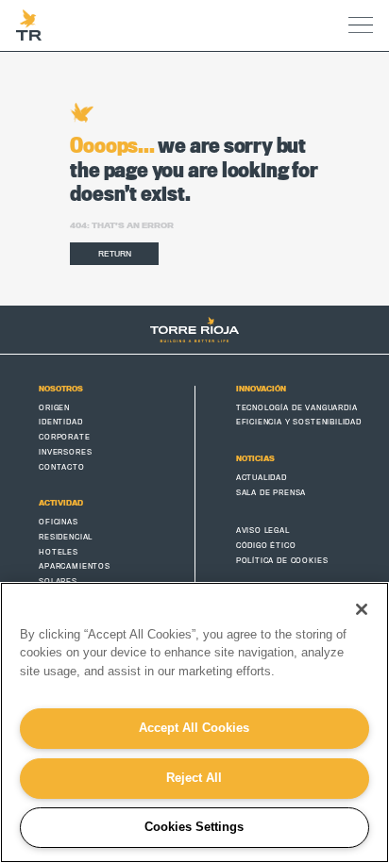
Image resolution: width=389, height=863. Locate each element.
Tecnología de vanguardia (297, 407)
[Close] (361, 609)
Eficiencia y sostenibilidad (299, 421)
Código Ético (266, 545)
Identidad (60, 421)
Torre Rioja (29, 25)
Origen (54, 407)
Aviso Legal (263, 530)
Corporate (64, 436)
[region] (194, 722)
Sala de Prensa (271, 492)
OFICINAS (58, 521)
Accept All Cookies (194, 728)
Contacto (62, 467)
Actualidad (261, 477)
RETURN (114, 253)
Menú (360, 25)
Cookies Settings (194, 827)
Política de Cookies (282, 560)
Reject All (194, 778)
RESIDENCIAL (66, 536)
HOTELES (58, 552)
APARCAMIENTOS (74, 566)
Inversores (65, 452)
